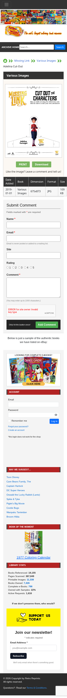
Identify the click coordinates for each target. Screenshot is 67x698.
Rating (11, 263)
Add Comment (47, 324)
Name (11, 219)
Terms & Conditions (37, 687)
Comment (13, 274)
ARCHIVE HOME (10, 47)
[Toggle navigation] (6, 4)
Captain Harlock (15, 486)
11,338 (30, 579)
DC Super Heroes (16, 490)
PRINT (23, 164)
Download (41, 164)
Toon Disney (13, 477)
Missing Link (22, 60)
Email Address (18, 642)
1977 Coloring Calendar (34, 557)
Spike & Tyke (13, 499)
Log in (54, 421)
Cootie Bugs (13, 508)
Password (13, 410)
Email (11, 232)
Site (9, 249)
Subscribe (18, 656)
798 (30, 586)
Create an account (16, 430)
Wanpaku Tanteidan (17, 512)
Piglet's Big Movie (16, 503)
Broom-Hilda (13, 516)
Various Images (46, 60)
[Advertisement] (33, 453)
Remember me (19, 420)
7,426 (27, 583)
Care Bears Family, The (19, 481)
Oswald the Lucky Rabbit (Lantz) (23, 494)
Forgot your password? (18, 426)
